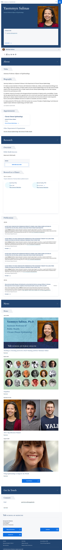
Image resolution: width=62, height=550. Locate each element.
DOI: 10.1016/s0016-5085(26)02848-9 (30, 271)
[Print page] (15, 54)
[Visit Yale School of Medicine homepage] (13, 515)
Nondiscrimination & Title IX (8, 543)
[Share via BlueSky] (11, 54)
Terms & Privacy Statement (45, 543)
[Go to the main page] (8, 1)
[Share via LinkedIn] (9, 54)
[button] (48, 16)
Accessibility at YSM (44, 541)
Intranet (4, 541)
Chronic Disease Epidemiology (11, 131)
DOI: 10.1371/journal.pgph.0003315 (44, 290)
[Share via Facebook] (7, 54)
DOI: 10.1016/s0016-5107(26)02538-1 (38, 232)
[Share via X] (4, 54)
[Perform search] (56, 2)
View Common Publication (15, 187)
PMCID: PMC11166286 (33, 290)
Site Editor (23, 541)
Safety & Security (25, 543)
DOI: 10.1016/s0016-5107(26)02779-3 (33, 244)
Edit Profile (6, 507)
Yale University (6, 545)
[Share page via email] (13, 54)
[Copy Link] (57, 62)
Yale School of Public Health (25, 131)
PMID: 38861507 (25, 290)
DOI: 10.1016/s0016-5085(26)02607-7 (34, 259)
